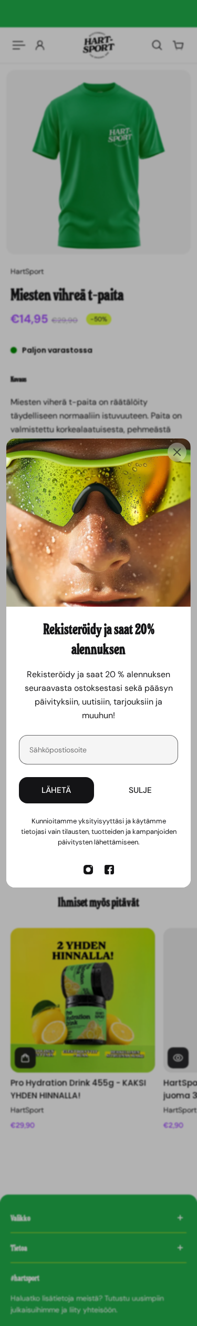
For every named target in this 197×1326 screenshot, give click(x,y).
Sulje (140, 790)
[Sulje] (177, 452)
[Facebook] (109, 869)
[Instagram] (88, 869)
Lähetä (56, 790)
